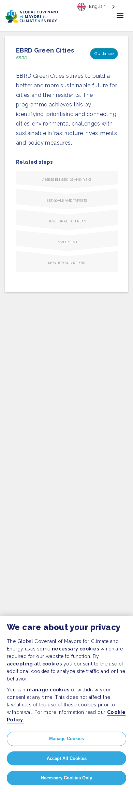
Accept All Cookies (67, 758)
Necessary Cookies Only (66, 777)
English (97, 6)
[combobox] (96, 6)
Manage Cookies (66, 738)
